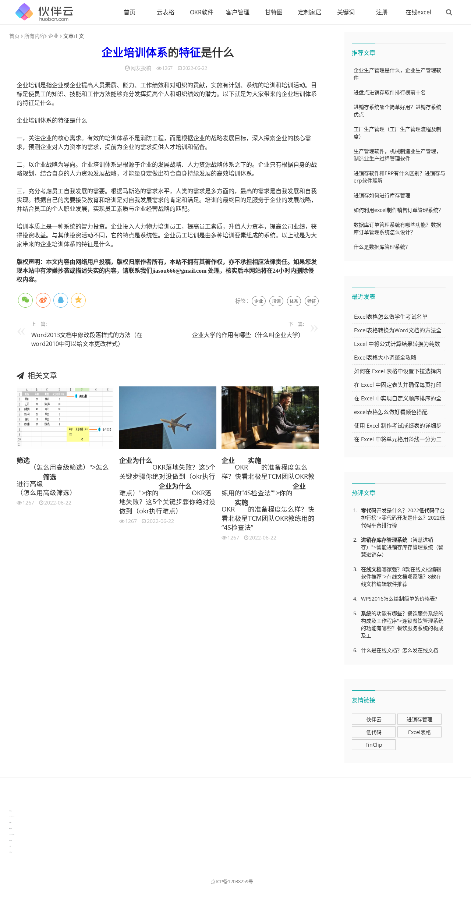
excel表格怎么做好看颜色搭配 (391, 411)
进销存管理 (419, 719)
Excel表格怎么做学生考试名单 (391, 316)
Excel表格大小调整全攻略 (385, 357)
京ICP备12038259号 (232, 881)
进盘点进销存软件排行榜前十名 (390, 92)
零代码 (368, 510)
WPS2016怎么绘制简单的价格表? (399, 598)
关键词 (346, 12)
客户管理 (237, 12)
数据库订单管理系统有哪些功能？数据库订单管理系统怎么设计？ (397, 228)
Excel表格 (419, 732)
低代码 (427, 510)
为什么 (142, 460)
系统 (402, 539)
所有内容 (34, 35)
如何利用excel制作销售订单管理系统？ (398, 209)
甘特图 (274, 12)
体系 (157, 52)
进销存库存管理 (379, 539)
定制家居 (310, 12)
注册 (382, 12)
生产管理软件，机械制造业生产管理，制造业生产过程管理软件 (397, 155)
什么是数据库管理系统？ (382, 246)
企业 (53, 35)
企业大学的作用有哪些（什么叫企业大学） (248, 335)
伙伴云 (374, 719)
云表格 (165, 12)
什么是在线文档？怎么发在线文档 (399, 650)
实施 (254, 460)
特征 (190, 52)
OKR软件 (201, 12)
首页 (129, 12)
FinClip (373, 744)
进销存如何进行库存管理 (382, 195)
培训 (135, 52)
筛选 (23, 460)
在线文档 (371, 569)
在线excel (418, 12)
